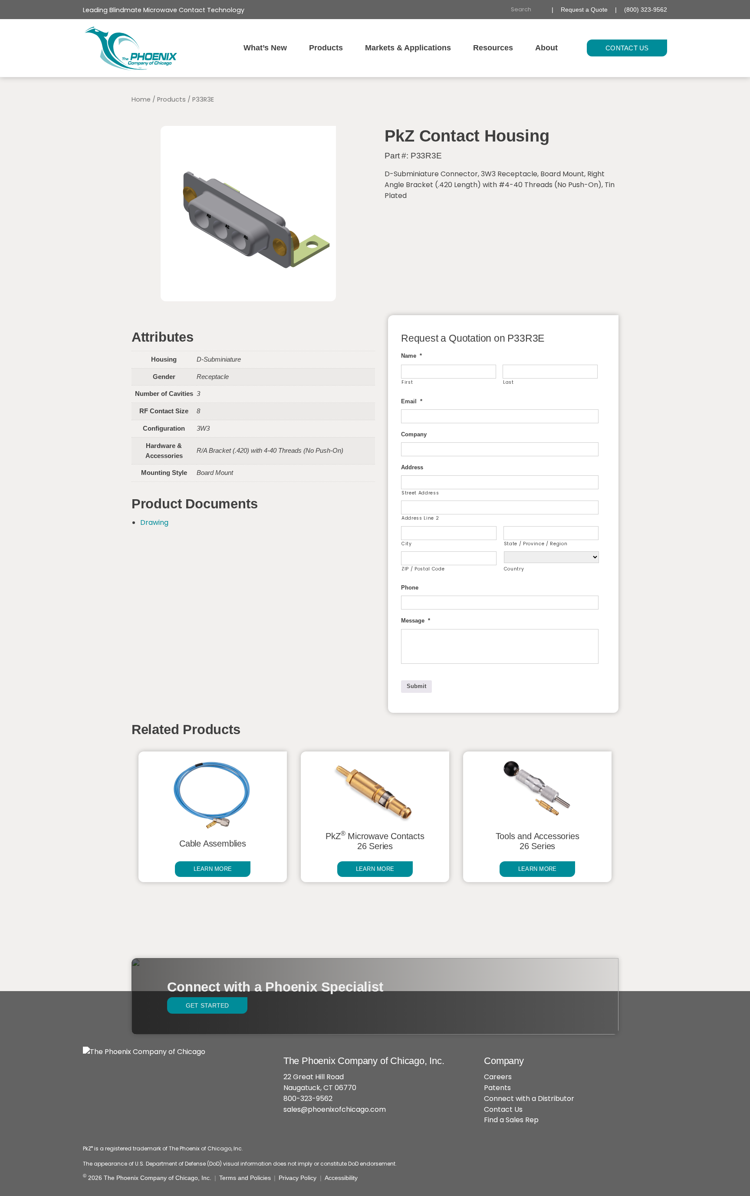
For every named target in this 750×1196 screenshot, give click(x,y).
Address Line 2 (420, 518)
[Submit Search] (541, 10)
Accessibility (341, 1177)
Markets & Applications (408, 47)
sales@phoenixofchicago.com (334, 1109)
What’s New (265, 47)
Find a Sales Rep (511, 1120)
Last (508, 382)
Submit (416, 686)
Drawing (154, 522)
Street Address (420, 493)
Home (141, 99)
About (546, 47)
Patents (497, 1088)
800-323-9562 (307, 1099)
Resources (493, 47)
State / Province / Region (536, 543)
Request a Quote (584, 9)
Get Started (207, 1005)
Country (514, 569)
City (406, 543)
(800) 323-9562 (645, 9)
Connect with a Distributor (529, 1099)
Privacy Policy (297, 1177)
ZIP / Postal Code (422, 569)
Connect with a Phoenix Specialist (275, 987)
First (407, 382)
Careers (498, 1077)
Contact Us (627, 48)
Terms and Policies (245, 1177)
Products (326, 47)
